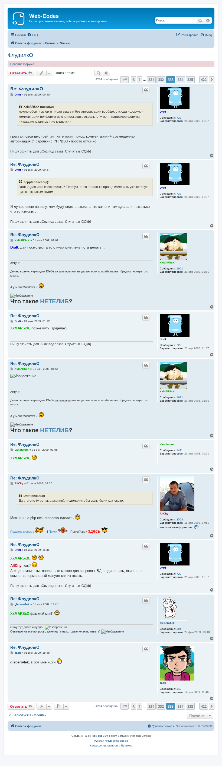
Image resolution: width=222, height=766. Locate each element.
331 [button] (151, 79)
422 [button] (204, 79)
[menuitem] (32, 35)
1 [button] (140, 79)
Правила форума (22, 64)
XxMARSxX (167, 262)
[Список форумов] (19, 17)
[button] (124, 79)
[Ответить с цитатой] (145, 90)
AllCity (164, 513)
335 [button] (190, 79)
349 (179, 688)
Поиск (53, 531)
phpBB (102, 735)
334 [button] (180, 79)
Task (163, 682)
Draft (163, 111)
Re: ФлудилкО (26, 88)
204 (179, 628)
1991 (180, 268)
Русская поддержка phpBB (111, 740)
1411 (180, 450)
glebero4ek (167, 622)
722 (179, 117)
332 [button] (161, 79)
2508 (180, 519)
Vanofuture (167, 444)
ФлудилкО (20, 55)
